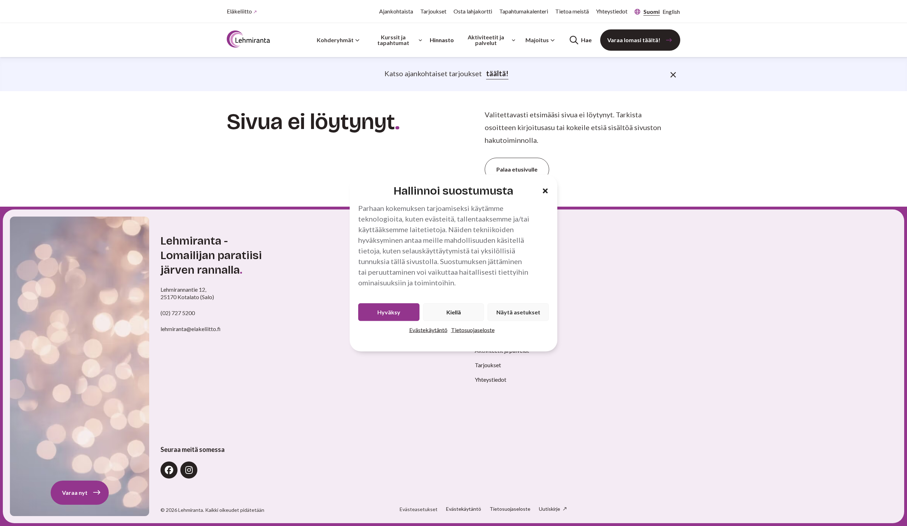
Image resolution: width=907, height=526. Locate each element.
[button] (545, 190)
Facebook (169, 470)
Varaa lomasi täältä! (633, 40)
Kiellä (453, 312)
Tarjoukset (433, 11)
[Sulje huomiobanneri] (673, 74)
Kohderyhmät (335, 40)
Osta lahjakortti (473, 11)
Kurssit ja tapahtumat (393, 40)
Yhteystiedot (611, 11)
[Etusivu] (248, 38)
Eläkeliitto (239, 11)
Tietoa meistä (572, 11)
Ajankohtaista (396, 11)
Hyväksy (388, 312)
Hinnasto (442, 40)
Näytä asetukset (518, 312)
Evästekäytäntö (428, 329)
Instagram (188, 470)
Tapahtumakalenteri (523, 11)
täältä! (497, 73)
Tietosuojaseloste (473, 329)
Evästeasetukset (419, 509)
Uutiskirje (550, 509)
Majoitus (537, 40)
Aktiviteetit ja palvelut (486, 40)
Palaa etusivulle (516, 169)
